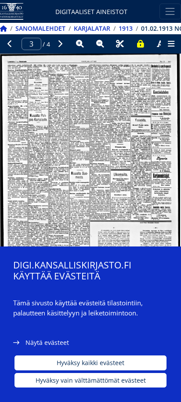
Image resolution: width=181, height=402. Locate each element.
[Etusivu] (3, 28)
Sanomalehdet (40, 28)
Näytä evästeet (47, 342)
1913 (126, 28)
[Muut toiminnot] (171, 44)
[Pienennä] (100, 44)
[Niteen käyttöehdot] (140, 44)
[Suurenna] (80, 44)
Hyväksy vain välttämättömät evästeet (91, 380)
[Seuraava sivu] (60, 44)
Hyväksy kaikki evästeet (90, 363)
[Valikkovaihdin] (170, 11)
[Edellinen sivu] (10, 44)
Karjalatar (92, 28)
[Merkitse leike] (120, 44)
